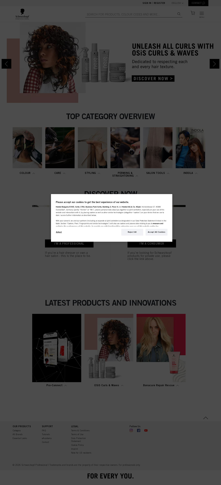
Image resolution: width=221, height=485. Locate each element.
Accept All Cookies (156, 232)
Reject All (132, 232)
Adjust (59, 232)
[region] (111, 218)
